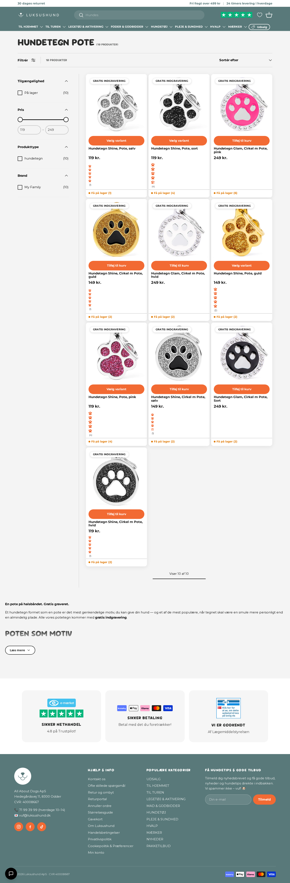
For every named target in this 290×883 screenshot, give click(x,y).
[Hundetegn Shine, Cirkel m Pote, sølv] (179, 353)
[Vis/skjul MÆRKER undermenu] (245, 26)
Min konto (96, 853)
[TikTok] (41, 826)
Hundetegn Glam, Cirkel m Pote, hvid (178, 275)
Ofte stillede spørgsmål (106, 786)
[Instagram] (18, 826)
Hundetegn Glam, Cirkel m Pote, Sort (240, 398)
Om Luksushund (101, 826)
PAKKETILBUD (158, 846)
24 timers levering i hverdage (249, 3)
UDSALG (153, 779)
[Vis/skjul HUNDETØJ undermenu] (170, 26)
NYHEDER (154, 839)
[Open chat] (11, 874)
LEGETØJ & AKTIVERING (85, 26)
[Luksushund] (46, 776)
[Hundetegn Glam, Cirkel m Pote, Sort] (241, 353)
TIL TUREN (53, 26)
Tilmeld (264, 799)
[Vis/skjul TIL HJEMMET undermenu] (41, 26)
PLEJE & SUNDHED (189, 26)
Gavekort (95, 819)
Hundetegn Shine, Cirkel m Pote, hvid (116, 523)
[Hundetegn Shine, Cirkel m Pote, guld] (116, 229)
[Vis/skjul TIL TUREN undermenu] (64, 26)
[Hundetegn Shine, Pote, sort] (179, 104)
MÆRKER (235, 26)
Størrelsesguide (100, 812)
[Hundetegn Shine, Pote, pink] (116, 353)
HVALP (215, 26)
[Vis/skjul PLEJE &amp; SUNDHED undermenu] (206, 26)
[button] (269, 15)
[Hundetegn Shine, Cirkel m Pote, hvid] (116, 478)
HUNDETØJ (159, 26)
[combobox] (139, 15)
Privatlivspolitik (99, 839)
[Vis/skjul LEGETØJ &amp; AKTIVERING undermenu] (106, 26)
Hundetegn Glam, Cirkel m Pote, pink (240, 150)
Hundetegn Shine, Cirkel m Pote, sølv (178, 398)
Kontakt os (96, 779)
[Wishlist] (259, 15)
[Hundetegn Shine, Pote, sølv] (116, 104)
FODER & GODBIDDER (127, 26)
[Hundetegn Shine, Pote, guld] (241, 229)
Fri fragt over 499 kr (205, 3)
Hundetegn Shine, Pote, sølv (112, 148)
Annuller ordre (99, 806)
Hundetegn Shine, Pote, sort (174, 148)
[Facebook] (30, 826)
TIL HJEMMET (28, 26)
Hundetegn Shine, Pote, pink (112, 397)
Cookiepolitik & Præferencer (110, 846)
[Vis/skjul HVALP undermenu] (224, 26)
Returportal (97, 799)
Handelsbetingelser (104, 833)
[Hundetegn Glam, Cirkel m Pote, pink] (241, 104)
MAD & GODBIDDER (163, 806)
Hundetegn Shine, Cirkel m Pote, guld (116, 275)
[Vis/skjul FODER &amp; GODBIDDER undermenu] (146, 26)
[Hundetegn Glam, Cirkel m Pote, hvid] (179, 229)
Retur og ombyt (101, 792)
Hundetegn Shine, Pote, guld (238, 273)
